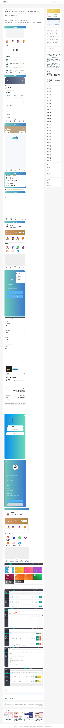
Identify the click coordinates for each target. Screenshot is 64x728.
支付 (47, 39)
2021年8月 (49, 158)
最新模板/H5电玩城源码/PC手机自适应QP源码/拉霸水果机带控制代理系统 (33, 705)
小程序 (53, 36)
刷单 (56, 33)
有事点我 (38, 726)
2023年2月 (49, 139)
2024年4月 (49, 118)
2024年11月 (49, 109)
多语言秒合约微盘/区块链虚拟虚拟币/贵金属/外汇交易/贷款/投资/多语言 (53, 67)
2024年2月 (49, 121)
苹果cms (48, 42)
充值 (54, 33)
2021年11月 (49, 154)
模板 (50, 39)
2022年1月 (49, 151)
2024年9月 (49, 112)
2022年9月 (49, 145)
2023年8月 (49, 130)
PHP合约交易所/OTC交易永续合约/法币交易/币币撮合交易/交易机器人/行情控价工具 (53, 75)
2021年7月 (49, 160)
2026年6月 (49, 88)
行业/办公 (48, 173)
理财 (54, 39)
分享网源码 (41, 726)
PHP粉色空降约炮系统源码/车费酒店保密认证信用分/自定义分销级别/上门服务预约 (53, 60)
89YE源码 (45, 726)
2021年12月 (49, 152)
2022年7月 (49, 146)
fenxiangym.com (21, 726)
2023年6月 (49, 133)
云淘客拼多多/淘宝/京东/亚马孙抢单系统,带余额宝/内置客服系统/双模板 (18, 720)
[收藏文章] (8, 698)
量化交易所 (56, 42)
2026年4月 (49, 91)
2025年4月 (49, 103)
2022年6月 (49, 148)
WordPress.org (49, 185)
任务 (47, 33)
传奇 (52, 33)
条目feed (48, 182)
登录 (47, 180)
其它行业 (48, 167)
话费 (50, 42)
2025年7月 (49, 100)
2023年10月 (49, 127)
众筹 (50, 33)
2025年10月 (49, 97)
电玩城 (57, 39)
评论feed (48, 183)
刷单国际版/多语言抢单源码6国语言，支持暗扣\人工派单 (28, 720)
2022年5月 (49, 149)
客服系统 (51, 36)
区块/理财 (10, 9)
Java (56, 30)
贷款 (53, 42)
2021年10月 (49, 155)
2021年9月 (49, 157)
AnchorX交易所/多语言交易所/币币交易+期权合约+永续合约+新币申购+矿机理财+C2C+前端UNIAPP (53, 64)
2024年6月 (49, 115)
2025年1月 (49, 106)
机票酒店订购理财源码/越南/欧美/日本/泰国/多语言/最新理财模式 (13, 705)
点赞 (52, 39)
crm (51, 30)
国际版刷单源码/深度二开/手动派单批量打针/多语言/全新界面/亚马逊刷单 (39, 720)
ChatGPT (48, 30)
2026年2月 (49, 94)
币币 (58, 36)
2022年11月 (49, 142)
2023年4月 (49, 136)
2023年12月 (49, 124)
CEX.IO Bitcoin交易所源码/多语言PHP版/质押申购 (53, 58)
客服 (47, 36)
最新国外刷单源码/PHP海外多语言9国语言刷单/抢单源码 (8, 720)
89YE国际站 (49, 726)
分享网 (48, 73)
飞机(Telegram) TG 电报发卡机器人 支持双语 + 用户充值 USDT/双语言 (53, 55)
